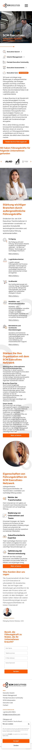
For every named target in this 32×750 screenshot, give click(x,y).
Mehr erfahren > (14, 254)
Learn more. (5, 735)
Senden (16, 671)
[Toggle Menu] (26, 5)
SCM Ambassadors (9, 700)
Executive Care (17, 73)
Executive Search (13, 52)
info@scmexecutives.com (11, 714)
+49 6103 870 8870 (9, 712)
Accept (16, 741)
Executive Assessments (15, 67)
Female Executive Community (18, 62)
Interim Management (14, 57)
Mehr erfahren (16, 435)
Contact (5, 705)
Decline (16, 745)
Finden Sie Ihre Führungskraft (16, 142)
